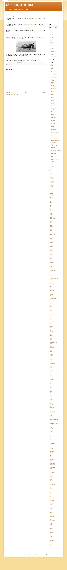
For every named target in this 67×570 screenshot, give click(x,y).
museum (13, 28)
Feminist (51, 310)
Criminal (51, 254)
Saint (50, 475)
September (52, 56)
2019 (51, 42)
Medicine (51, 386)
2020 (51, 40)
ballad (31, 24)
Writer (51, 545)
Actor (50, 172)
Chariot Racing (53, 147)
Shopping (51, 481)
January (52, 162)
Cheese (52, 118)
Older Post (44, 92)
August (52, 57)
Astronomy (51, 194)
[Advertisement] (7, 559)
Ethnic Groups (52, 295)
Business (51, 221)
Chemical (52, 109)
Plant (50, 435)
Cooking (51, 249)
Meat (50, 383)
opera (33, 24)
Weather (51, 537)
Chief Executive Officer (54, 83)
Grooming (51, 335)
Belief (51, 201)
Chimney (52, 68)
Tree (50, 525)
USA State (51, 527)
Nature (51, 410)
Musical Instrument (53, 404)
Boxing (51, 213)
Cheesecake (52, 114)
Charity (52, 144)
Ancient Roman (52, 182)
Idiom (51, 348)
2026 (51, 31)
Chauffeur (52, 121)
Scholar (51, 476)
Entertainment (52, 290)
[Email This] (17, 62)
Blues (50, 206)
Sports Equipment (52, 497)
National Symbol (52, 407)
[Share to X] (19, 62)
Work (50, 544)
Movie (51, 400)
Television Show (52, 507)
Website (51, 539)
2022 (51, 37)
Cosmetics (51, 250)
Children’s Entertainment (54, 76)
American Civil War (18, 35)
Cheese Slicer (53, 115)
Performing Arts (52, 424)
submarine (42, 37)
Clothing (51, 237)
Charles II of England (54, 137)
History (51, 338)
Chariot (52, 148)
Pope (50, 447)
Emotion (51, 285)
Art (50, 189)
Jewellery (51, 359)
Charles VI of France (54, 134)
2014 (51, 50)
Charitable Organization (54, 142)
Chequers (52, 100)
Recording (51, 457)
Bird (50, 205)
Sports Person (52, 499)
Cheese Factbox (53, 117)
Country (51, 251)
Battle (51, 197)
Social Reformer (52, 491)
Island (51, 356)
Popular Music (52, 448)
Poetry (51, 440)
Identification (52, 347)
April (52, 64)
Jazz (50, 358)
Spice (50, 495)
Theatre (51, 511)
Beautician (51, 198)
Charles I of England (54, 138)
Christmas (51, 229)
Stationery (51, 503)
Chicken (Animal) (53, 88)
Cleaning (51, 235)
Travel (51, 524)
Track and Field (52, 520)
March (52, 65)
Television (51, 505)
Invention (51, 354)
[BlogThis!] (18, 62)
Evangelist (51, 299)
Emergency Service (53, 283)
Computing (51, 243)
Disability (51, 267)
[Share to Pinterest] (21, 62)
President (51, 449)
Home (26, 92)
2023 (51, 35)
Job (50, 360)
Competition (52, 241)
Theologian (51, 512)
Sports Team (52, 500)
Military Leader (52, 390)
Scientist (51, 479)
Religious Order (52, 467)
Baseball (51, 195)
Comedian (51, 238)
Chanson (52, 156)
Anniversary (51, 185)
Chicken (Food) (53, 86)
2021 (51, 39)
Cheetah (52, 112)
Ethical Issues (52, 294)
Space (51, 493)
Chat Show (52, 126)
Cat (50, 222)
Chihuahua (52, 82)
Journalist (51, 362)
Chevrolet (52, 92)
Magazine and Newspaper (54, 374)
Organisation (52, 416)
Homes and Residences (53, 342)
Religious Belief (52, 461)
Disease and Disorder (53, 270)
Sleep (50, 485)
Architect (51, 187)
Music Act (51, 403)
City (9, 64)
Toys (50, 519)
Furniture (51, 324)
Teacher (51, 504)
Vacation (51, 528)
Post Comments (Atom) (14, 94)
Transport (51, 523)
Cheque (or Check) (54, 102)
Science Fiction (52, 477)
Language (51, 364)
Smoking (51, 488)
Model (51, 395)
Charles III (52, 135)
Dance (51, 258)
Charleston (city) (53, 129)
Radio (51, 456)
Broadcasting (52, 215)
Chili (51, 70)
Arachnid (51, 186)
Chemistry (52, 103)
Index (50, 350)
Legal (50, 368)
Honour (51, 343)
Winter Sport (52, 540)
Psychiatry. (51, 452)
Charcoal (52, 151)
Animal (51, 183)
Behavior (51, 199)
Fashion (51, 309)
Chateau (52, 124)
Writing (51, 547)
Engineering (51, 289)
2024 (51, 34)
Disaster (51, 269)
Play (50, 436)
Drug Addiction (52, 277)
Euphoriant (51, 297)
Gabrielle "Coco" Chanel (54, 159)
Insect (51, 352)
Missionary (51, 392)
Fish (50, 315)
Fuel (50, 322)
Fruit (50, 320)
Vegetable (51, 529)
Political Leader (52, 443)
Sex (50, 480)
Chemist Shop (53, 105)
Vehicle (51, 531)
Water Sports (52, 535)
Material (51, 378)
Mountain (51, 399)
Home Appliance (52, 340)
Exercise (51, 302)
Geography (51, 331)
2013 (51, 164)
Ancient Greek (52, 181)
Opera (51, 415)
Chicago (52, 89)
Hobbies (51, 339)
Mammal (51, 375)
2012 (51, 166)
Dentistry (51, 263)
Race (50, 455)
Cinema (51, 230)
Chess (52, 95)
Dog (50, 274)
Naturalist (51, 408)
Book (50, 210)
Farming (51, 307)
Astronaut (51, 191)
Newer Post (8, 92)
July (51, 59)
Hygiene (51, 346)
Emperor (51, 286)
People (51, 421)
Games (51, 327)
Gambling (51, 326)
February (52, 161)
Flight (51, 316)
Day (50, 261)
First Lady (51, 314)
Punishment (51, 453)
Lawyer (51, 367)
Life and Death (52, 370)
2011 (51, 168)
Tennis (51, 508)
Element (51, 282)
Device (51, 265)
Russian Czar (52, 473)
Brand (51, 214)
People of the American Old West (55, 423)
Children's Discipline (54, 77)
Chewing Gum (53, 91)
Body (50, 209)
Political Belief (52, 441)
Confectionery (52, 245)
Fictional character (52, 312)
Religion (51, 460)
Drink (51, 275)
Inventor (51, 355)
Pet (50, 425)
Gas (50, 330)
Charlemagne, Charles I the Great (55, 141)
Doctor (51, 271)
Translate (56, 27)
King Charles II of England (32, 18)
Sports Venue (52, 501)
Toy (50, 517)
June (51, 60)
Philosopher (51, 428)
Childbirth (52, 80)
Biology (51, 203)
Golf (50, 334)
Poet (50, 439)
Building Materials (52, 218)
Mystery (51, 406)
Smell (50, 487)
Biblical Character (52, 202)
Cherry (52, 97)
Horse (51, 344)
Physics (51, 431)
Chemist (52, 106)
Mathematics (52, 380)
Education (51, 281)
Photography (52, 430)
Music (51, 402)
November (52, 53)
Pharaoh (51, 427)
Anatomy (51, 177)
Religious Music (52, 465)
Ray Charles (52, 131)
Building (51, 217)
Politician (51, 444)
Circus (51, 231)
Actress (51, 173)
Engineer (51, 287)
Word (50, 543)
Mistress (51, 394)
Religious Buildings (53, 463)
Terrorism (51, 509)
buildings (51, 219)
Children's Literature (54, 73)
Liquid (51, 371)
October (52, 54)
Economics (51, 279)
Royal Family (52, 472)
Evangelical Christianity (53, 298)
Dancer (51, 259)
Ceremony (51, 223)
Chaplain (52, 154)
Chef (51, 111)
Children (52, 79)
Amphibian (51, 176)
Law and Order (52, 366)
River (50, 469)
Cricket (51, 253)
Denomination (52, 262)
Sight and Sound (52, 484)
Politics (51, 445)
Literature (51, 372)
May (51, 62)
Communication (52, 239)
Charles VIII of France (54, 132)
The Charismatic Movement (55, 145)
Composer (51, 242)
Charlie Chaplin (53, 153)
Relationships (52, 459)
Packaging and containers (54, 419)
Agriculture (51, 174)
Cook (50, 247)
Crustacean (51, 257)
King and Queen (52, 363)
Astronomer (51, 193)
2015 (51, 48)
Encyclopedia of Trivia (20, 4)
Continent (51, 246)
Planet (51, 433)
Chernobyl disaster (53, 99)
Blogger (46, 554)
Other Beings (52, 418)
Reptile (51, 468)
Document (51, 273)
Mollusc (51, 396)
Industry (51, 351)
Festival (51, 311)
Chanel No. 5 (53, 157)
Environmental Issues (53, 293)
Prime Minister (52, 451)
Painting (51, 420)
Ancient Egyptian (52, 178)
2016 (51, 46)
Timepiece (51, 513)
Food (50, 318)
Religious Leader (52, 464)
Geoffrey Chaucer (53, 123)
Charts (52, 127)
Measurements (52, 382)
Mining (51, 391)
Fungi (51, 323)
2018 (51, 43)
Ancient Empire (52, 179)
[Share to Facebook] (20, 62)
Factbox (51, 304)
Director (51, 266)
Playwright (51, 437)
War (50, 533)
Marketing (51, 376)
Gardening (51, 328)
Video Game (52, 532)
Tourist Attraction (52, 516)
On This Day (52, 414)
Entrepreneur (52, 291)
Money (51, 398)
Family (51, 306)
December (52, 51)
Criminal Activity (52, 255)
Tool (50, 515)
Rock (50, 471)
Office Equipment (52, 412)
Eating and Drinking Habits (54, 278)
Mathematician (52, 379)
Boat (50, 207)
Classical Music (52, 234)
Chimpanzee (53, 66)
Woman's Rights (52, 541)
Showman (51, 483)
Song (50, 492)
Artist (50, 190)
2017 (51, 45)
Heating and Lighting (53, 336)
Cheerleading (53, 120)
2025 (51, 32)
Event (50, 300)
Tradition (51, 521)
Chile (51, 71)
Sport (50, 496)
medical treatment (52, 384)
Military (51, 388)
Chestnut (52, 94)
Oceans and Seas (52, 411)
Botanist (51, 211)
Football (51, 319)
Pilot (50, 432)
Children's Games (53, 74)
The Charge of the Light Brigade (56, 150)
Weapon (51, 536)
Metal (50, 387)
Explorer (51, 303)
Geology (51, 332)
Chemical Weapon (53, 108)
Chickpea (52, 85)
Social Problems (52, 489)
